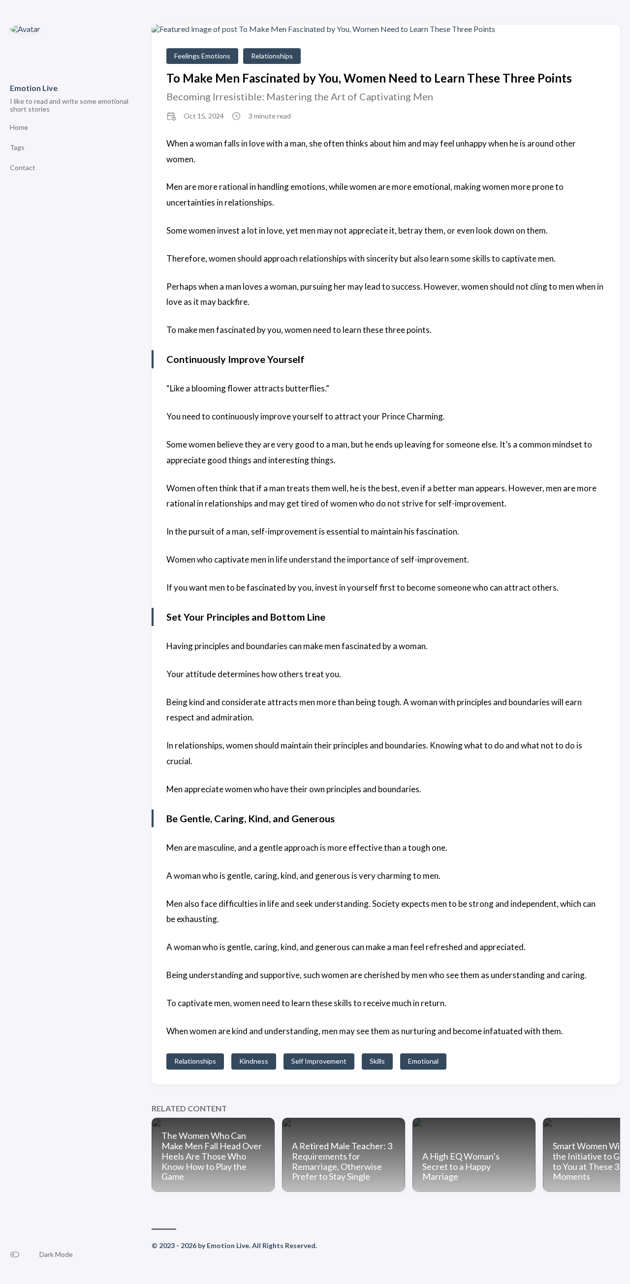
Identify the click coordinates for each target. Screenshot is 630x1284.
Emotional (423, 1061)
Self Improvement (318, 1061)
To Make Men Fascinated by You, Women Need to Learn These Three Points (369, 78)
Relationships (272, 56)
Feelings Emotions (202, 56)
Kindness (253, 1061)
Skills (377, 1061)
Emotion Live (34, 87)
